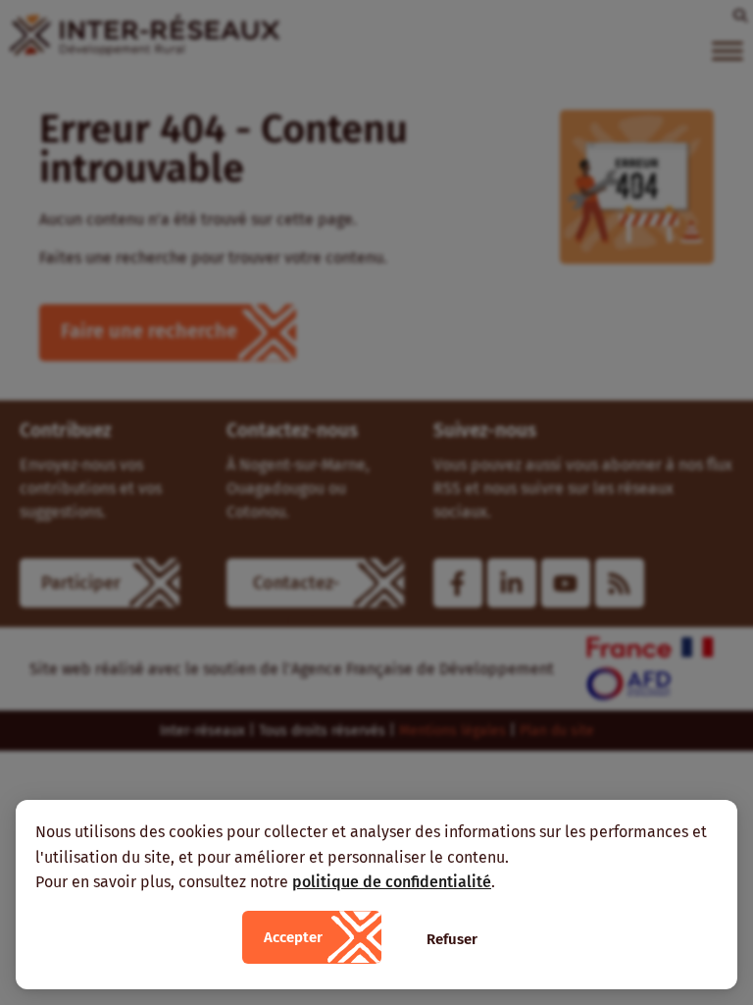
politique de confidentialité (391, 882)
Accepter (293, 937)
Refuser (452, 939)
